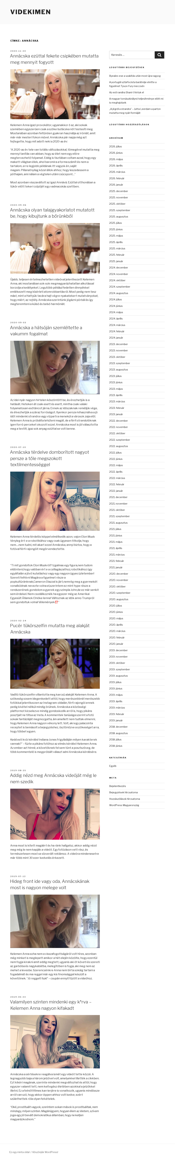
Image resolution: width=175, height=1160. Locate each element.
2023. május (116, 388)
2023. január (116, 414)
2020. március (117, 631)
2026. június (116, 152)
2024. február (116, 331)
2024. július (115, 299)
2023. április (116, 395)
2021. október (117, 509)
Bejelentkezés (117, 786)
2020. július (115, 605)
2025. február (116, 254)
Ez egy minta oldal (19, 1152)
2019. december (118, 650)
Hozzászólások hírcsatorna (124, 798)
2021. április (115, 548)
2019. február (116, 714)
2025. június (116, 229)
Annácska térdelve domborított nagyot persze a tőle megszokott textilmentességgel (49, 458)
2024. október (117, 280)
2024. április (116, 318)
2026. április (116, 165)
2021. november (118, 503)
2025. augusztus (118, 216)
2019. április (115, 701)
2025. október (117, 203)
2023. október (117, 356)
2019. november (118, 656)
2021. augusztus (118, 522)
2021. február (116, 560)
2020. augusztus (118, 599)
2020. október (117, 586)
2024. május (116, 312)
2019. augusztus (118, 675)
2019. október (117, 662)
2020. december (118, 573)
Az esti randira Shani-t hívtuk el (126, 92)
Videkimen (30, 12)
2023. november (118, 350)
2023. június (116, 382)
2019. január (116, 720)
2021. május (116, 541)
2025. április (116, 242)
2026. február (116, 178)
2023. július (115, 376)
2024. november (118, 274)
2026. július (115, 146)
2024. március (117, 325)
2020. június (116, 611)
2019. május (116, 694)
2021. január (116, 567)
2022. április (116, 471)
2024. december (118, 267)
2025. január (116, 261)
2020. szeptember (119, 592)
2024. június (116, 305)
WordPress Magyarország (124, 805)
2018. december (118, 726)
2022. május (116, 465)
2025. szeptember (119, 210)
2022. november (118, 427)
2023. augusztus (118, 369)
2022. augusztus (118, 446)
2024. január (116, 337)
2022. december (118, 420)
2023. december (118, 344)
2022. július (115, 452)
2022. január (116, 490)
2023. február (116, 407)
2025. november (118, 197)
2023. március (117, 401)
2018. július (115, 739)
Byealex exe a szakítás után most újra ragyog (135, 75)
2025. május (116, 235)
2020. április (116, 624)
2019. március (117, 707)
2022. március (117, 478)
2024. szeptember (119, 286)
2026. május (116, 159)
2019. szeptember (119, 669)
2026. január (116, 184)
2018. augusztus (118, 733)
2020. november (118, 580)
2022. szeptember (119, 439)
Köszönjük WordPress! (45, 1152)
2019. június (115, 688)
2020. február (117, 637)
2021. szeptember (119, 516)
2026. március (117, 171)
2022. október (117, 433)
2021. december (118, 497)
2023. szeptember (119, 363)
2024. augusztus (118, 293)
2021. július (115, 529)
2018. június (115, 745)
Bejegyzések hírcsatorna (123, 792)
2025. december (118, 191)
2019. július (115, 682)
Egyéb (112, 765)
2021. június (115, 535)
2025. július (115, 222)
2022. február (116, 484)
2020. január (116, 643)
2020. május (116, 618)
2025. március (117, 248)
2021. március (117, 554)
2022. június (116, 458)
